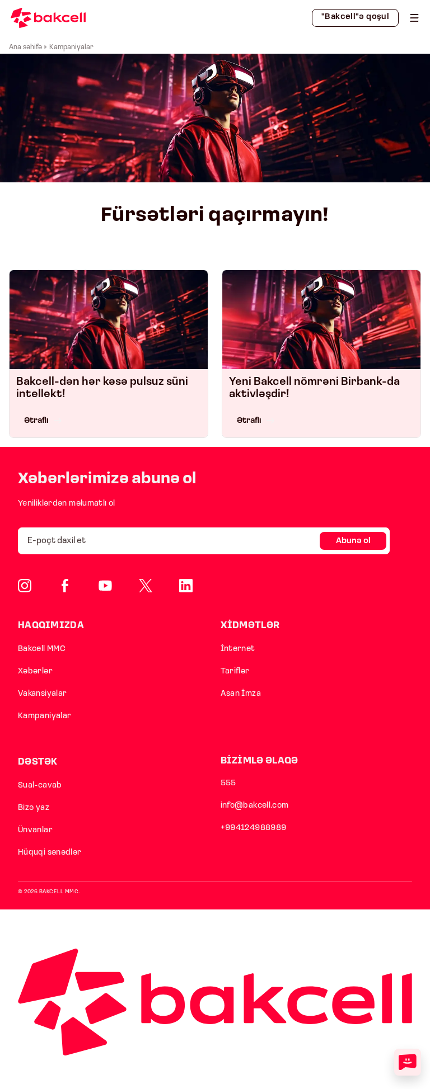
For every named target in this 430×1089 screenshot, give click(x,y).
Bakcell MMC (42, 649)
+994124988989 (254, 828)
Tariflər (235, 671)
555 (228, 783)
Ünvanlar (35, 830)
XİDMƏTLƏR (250, 625)
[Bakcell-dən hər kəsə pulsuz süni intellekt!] (109, 319)
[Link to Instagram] (24, 585)
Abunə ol (353, 541)
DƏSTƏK (38, 762)
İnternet (238, 649)
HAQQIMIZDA (51, 625)
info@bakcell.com (255, 806)
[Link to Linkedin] (186, 585)
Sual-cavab (40, 785)
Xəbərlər (35, 671)
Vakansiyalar (42, 694)
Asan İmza (241, 694)
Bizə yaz (33, 808)
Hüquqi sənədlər (50, 852)
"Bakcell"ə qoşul (355, 17)
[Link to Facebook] (65, 585)
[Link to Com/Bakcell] (145, 585)
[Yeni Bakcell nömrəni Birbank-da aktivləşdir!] (321, 319)
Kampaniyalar (44, 716)
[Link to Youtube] (105, 585)
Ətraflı (36, 421)
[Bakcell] (414, 17)
